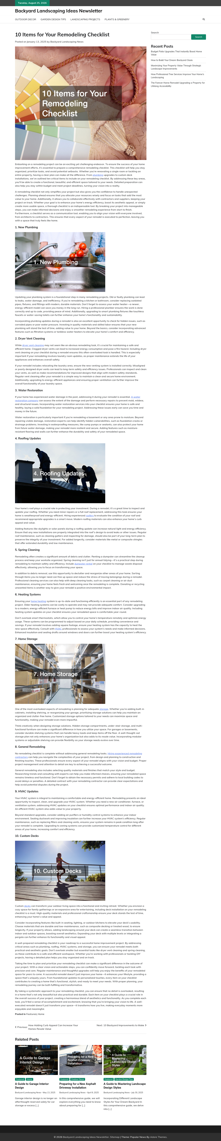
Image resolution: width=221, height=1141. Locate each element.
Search (155, 32)
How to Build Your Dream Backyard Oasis (172, 60)
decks (27, 905)
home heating (38, 601)
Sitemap (115, 1136)
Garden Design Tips (53, 19)
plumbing (98, 174)
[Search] (203, 19)
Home (41, 1014)
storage (104, 708)
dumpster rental (83, 563)
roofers (90, 515)
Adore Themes (158, 1136)
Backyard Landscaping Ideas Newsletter (58, 11)
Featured (31, 1014)
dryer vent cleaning (33, 345)
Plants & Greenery (117, 19)
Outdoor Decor (25, 19)
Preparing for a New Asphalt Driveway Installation (77, 1085)
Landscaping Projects (85, 19)
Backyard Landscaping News (66, 41)
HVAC (58, 628)
